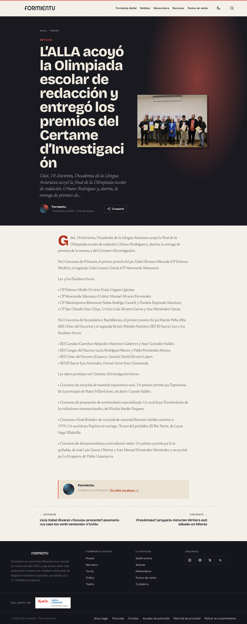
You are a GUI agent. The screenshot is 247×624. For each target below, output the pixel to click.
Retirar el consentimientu (220, 618)
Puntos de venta (198, 8)
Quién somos (144, 558)
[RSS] (220, 560)
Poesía (90, 558)
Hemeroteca (161, 8)
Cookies (133, 618)
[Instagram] (200, 560)
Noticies (145, 8)
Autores (140, 565)
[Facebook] (189, 560)
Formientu (59, 207)
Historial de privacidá (186, 618)
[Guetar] (232, 8)
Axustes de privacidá (156, 618)
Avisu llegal (101, 618)
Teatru (90, 584)
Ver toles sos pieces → (124, 490)
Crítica (90, 577)
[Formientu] (45, 553)
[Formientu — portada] (40, 8)
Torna (89, 571)
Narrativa (92, 565)
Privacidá (118, 618)
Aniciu (43, 30)
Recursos (178, 8)
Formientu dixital (126, 8)
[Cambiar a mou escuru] (218, 8)
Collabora (142, 584)
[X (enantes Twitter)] (210, 560)
